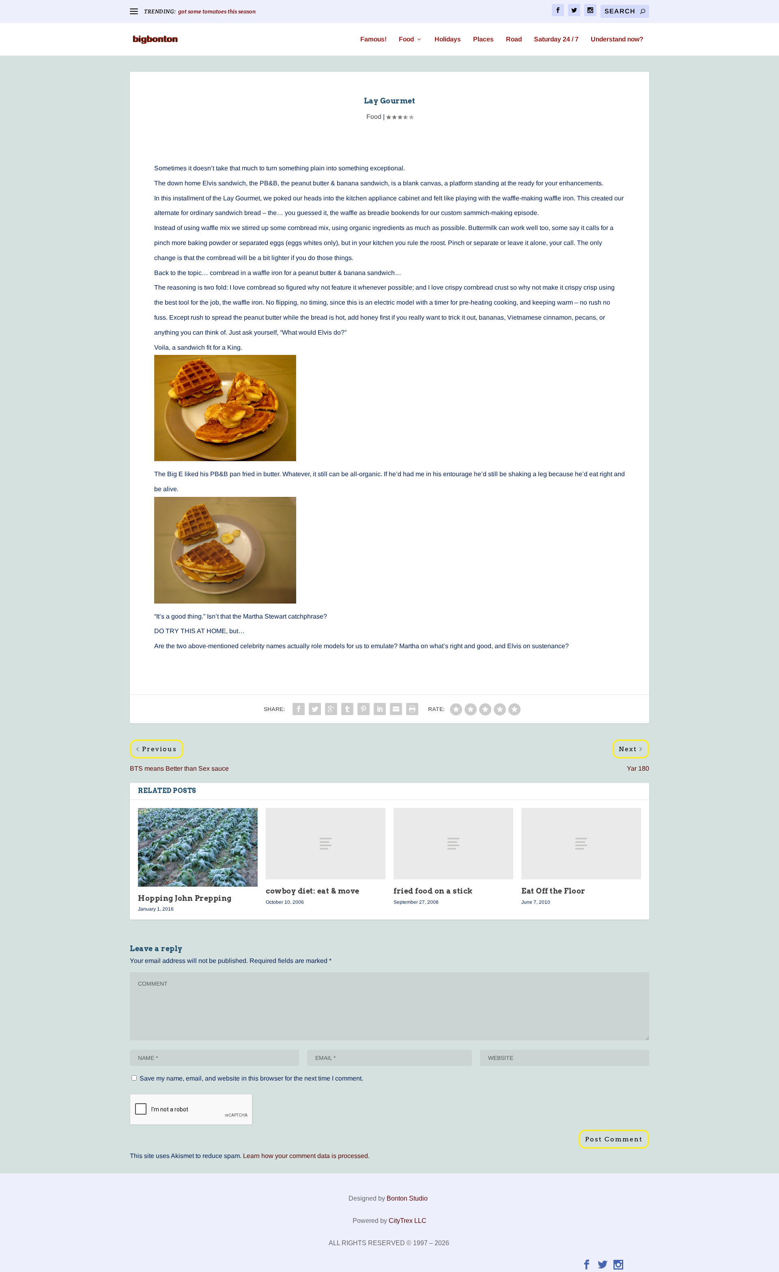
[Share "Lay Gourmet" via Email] (396, 709)
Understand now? (617, 39)
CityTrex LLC (407, 1220)
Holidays (448, 39)
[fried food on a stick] (453, 844)
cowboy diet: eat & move (312, 891)
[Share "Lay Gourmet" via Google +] (331, 709)
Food (406, 39)
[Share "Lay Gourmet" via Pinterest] (363, 709)
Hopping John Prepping (185, 898)
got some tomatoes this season (217, 11)
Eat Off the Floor (553, 891)
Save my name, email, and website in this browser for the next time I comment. (251, 1078)
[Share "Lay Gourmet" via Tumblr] (347, 709)
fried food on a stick (433, 891)
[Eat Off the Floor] (581, 844)
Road (514, 39)
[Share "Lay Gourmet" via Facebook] (299, 709)
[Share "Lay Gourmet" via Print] (412, 709)
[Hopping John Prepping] (198, 847)
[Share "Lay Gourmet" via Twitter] (315, 709)
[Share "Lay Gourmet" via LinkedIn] (380, 709)
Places (483, 39)
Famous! (373, 39)
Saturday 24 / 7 (556, 39)
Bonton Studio (407, 1198)
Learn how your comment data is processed (305, 1155)
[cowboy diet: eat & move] (325, 844)
